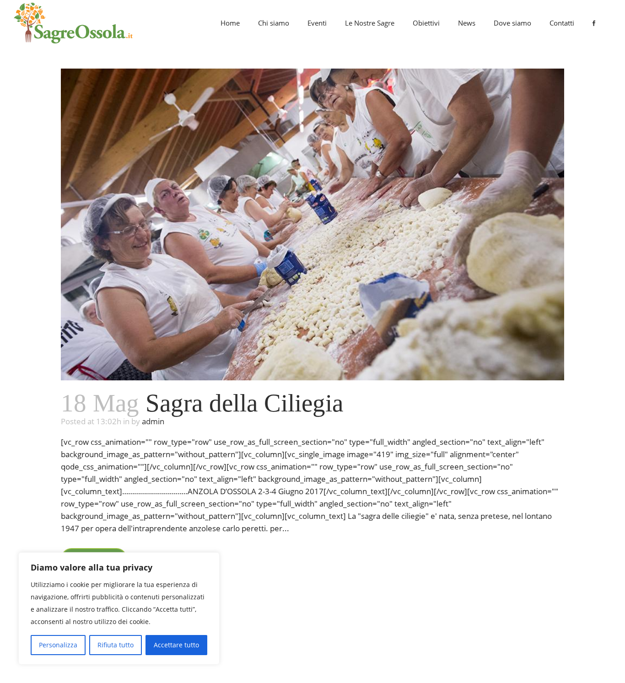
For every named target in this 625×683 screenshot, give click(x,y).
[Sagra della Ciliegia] (312, 224)
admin (153, 421)
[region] (119, 608)
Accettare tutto (176, 644)
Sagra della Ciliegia (244, 403)
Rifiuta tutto (115, 644)
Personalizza (58, 644)
